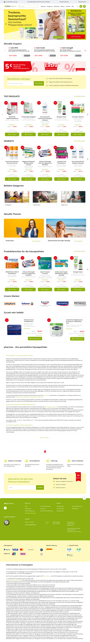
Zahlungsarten (60, 511)
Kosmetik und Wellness (37, 397)
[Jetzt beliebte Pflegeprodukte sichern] (34, 24)
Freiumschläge (60, 508)
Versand (15, 131)
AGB (26, 506)
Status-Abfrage (39, 83)
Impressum (43, 508)
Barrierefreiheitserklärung (46, 511)
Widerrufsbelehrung (30, 511)
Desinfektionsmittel (26, 397)
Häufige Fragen (60, 506)
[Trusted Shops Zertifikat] (6, 522)
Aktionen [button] (43, 6)
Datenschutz (28, 508)
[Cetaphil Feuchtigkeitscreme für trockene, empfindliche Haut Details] (66, 329)
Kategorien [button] (50, 6)
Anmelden (40, 487)
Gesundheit (46, 395)
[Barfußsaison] (76, 24)
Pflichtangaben (27, 328)
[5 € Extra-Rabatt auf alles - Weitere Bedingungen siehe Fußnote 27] (45, 66)
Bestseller (56, 6)
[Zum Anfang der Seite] (84, 498)
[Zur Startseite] (10, 6)
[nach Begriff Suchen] (19, 6)
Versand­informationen (77, 506)
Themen (68, 6)
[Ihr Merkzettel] (77, 6)
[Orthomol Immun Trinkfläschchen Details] (24, 329)
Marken (63, 6)
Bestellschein (75, 508)
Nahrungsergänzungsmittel (51, 407)
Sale (73, 6)
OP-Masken (18, 397)
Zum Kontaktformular (30, 524)
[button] (31, 37)
